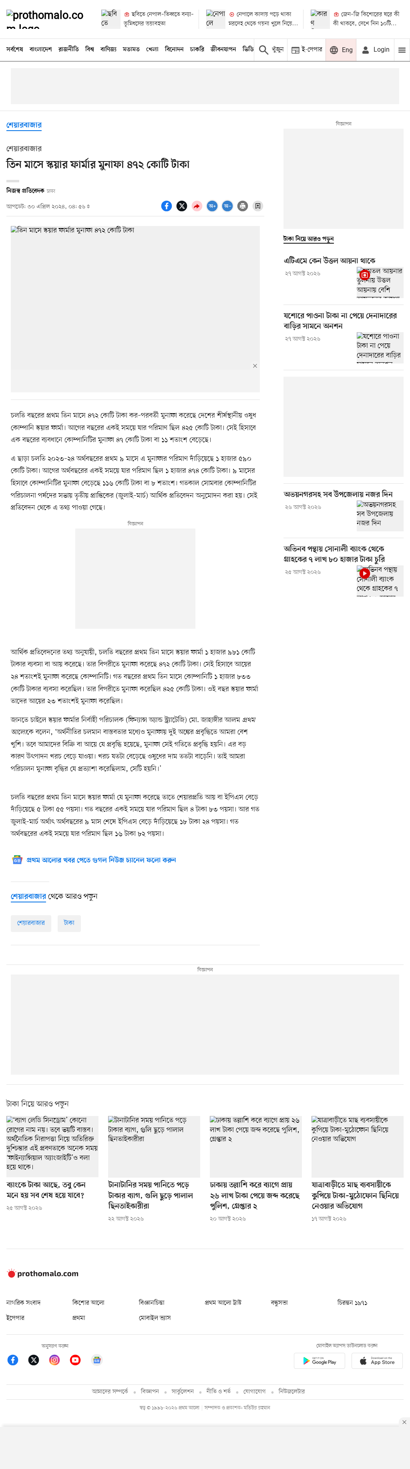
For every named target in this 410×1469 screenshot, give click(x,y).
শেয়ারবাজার (24, 125)
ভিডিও (250, 49)
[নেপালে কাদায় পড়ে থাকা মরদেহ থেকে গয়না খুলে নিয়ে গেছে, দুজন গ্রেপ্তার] (215, 19)
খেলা (152, 49)
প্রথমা (78, 1318)
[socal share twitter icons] (183, 210)
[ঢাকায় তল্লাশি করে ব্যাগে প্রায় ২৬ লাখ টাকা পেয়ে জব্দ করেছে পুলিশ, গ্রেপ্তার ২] (256, 1146)
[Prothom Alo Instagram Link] (58, 1361)
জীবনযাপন (223, 49)
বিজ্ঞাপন (150, 1392)
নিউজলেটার (292, 1392)
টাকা (69, 923)
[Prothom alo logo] (42, 1276)
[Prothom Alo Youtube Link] (79, 1361)
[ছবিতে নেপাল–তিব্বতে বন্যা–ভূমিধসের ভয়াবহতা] (111, 19)
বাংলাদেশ (41, 49)
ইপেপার (15, 1318)
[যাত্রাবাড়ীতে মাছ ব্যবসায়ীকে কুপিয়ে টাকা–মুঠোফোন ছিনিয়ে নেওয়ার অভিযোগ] (358, 1146)
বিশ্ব (89, 49)
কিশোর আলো (88, 1303)
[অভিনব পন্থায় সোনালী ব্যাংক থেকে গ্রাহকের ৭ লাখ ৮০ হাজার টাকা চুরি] (380, 581)
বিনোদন (174, 49)
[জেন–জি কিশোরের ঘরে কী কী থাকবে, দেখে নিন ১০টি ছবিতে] (320, 19)
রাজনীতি (68, 49)
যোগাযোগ (254, 1392)
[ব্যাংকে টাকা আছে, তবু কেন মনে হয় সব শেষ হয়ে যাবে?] (52, 1146)
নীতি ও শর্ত (219, 1392)
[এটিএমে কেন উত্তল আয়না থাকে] (380, 282)
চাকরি (197, 49)
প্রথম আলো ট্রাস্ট (223, 1303)
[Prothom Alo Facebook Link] (16, 1361)
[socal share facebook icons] (167, 210)
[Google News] (97, 1361)
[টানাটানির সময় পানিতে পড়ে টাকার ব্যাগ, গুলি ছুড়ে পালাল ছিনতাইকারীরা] (154, 1146)
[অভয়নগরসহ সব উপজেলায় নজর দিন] (380, 516)
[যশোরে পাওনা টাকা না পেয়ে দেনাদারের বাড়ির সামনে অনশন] (380, 347)
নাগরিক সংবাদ (23, 1303)
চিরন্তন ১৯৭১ (352, 1303)
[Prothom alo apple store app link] (377, 1362)
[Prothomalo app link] (319, 1362)
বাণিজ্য (108, 49)
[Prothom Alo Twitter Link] (37, 1361)
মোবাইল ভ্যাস (155, 1318)
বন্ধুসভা (279, 1303)
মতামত (131, 49)
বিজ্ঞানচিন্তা (152, 1303)
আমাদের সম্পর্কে (110, 1392)
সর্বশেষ (14, 49)
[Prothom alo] (47, 19)
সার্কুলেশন (183, 1392)
